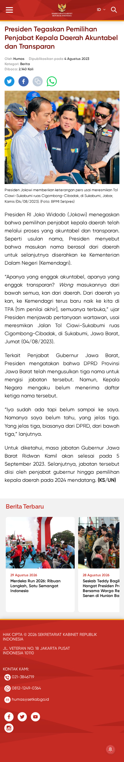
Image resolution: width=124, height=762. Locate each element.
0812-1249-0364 (26, 688)
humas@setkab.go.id (30, 699)
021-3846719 (22, 676)
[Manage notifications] (110, 749)
